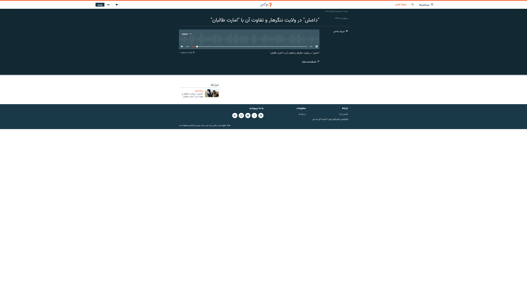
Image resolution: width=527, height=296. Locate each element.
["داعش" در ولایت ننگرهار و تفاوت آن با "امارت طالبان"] (212, 93)
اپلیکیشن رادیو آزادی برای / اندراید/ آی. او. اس (330, 119)
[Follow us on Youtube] (247, 115)
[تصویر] (117, 5)
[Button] (340, 32)
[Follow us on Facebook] (261, 115)
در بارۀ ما (302, 114)
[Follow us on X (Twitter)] (254, 115)
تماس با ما (343, 114)
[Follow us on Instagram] (241, 115)
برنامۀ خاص (401, 4)
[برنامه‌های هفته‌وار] (108, 5)
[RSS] (234, 115)
